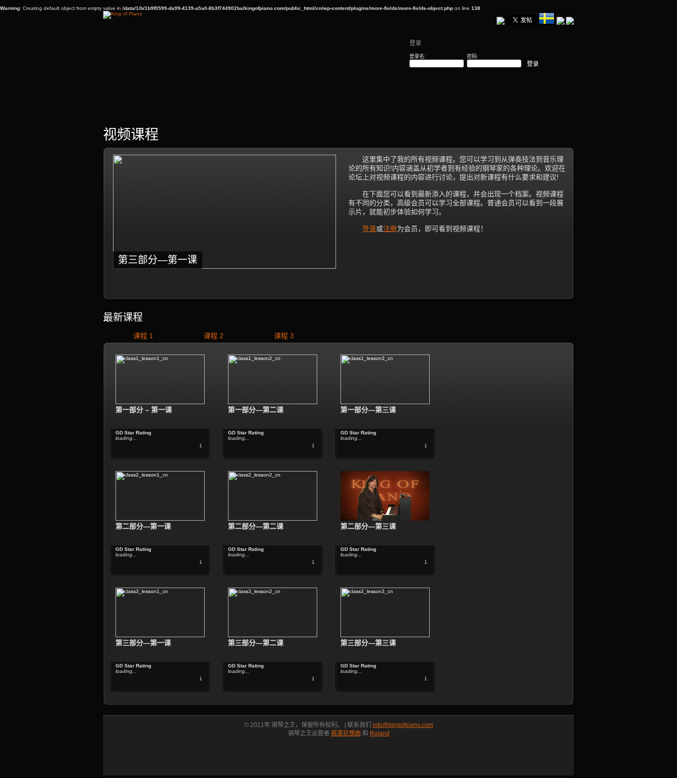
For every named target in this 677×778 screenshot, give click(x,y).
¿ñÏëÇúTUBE (308, 108)
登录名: (417, 56)
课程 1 (143, 336)
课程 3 (284, 336)
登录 (369, 229)
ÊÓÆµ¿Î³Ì (251, 108)
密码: (472, 56)
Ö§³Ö (499, 108)
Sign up (421, 90)
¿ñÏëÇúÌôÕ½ (368, 108)
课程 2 (214, 336)
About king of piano (541, 108)
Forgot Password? (473, 90)
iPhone (418, 108)
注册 (390, 229)
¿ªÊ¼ (119, 108)
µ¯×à (157, 108)
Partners (460, 108)
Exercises (201, 108)
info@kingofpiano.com (403, 724)
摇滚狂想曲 (346, 733)
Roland (380, 733)
